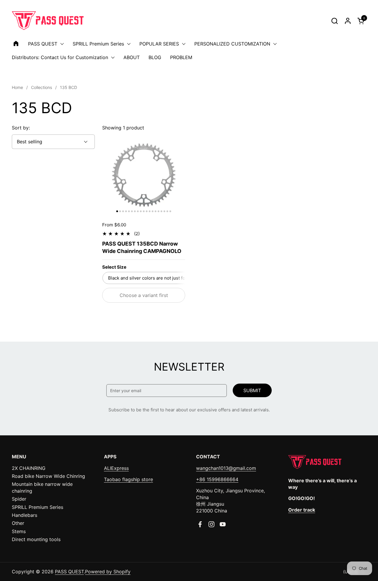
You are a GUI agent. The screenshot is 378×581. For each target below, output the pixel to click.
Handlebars (24, 515)
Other (18, 523)
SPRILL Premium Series (37, 507)
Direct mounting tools (36, 539)
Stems (19, 531)
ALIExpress (116, 468)
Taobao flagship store (128, 479)
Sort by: (21, 128)
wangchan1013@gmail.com (226, 468)
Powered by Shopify (108, 571)
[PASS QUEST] (48, 21)
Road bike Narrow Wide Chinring (48, 476)
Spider (19, 499)
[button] (334, 21)
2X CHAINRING (28, 468)
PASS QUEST (69, 571)
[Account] (347, 21)
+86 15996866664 (217, 479)
